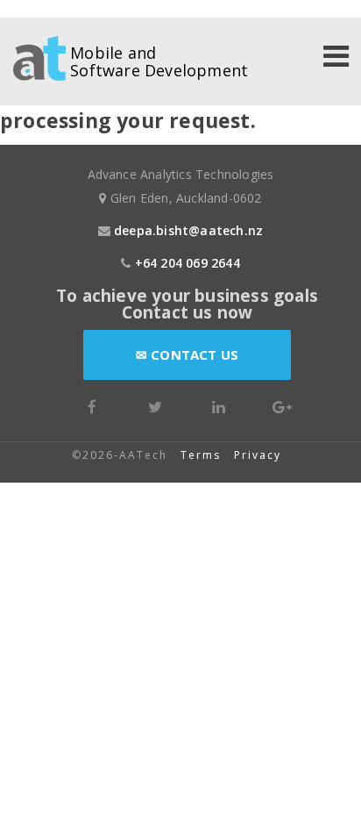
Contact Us (192, 354)
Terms (200, 455)
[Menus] (336, 59)
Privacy (260, 455)
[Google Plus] (282, 405)
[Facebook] (92, 405)
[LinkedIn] (219, 405)
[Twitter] (155, 405)
